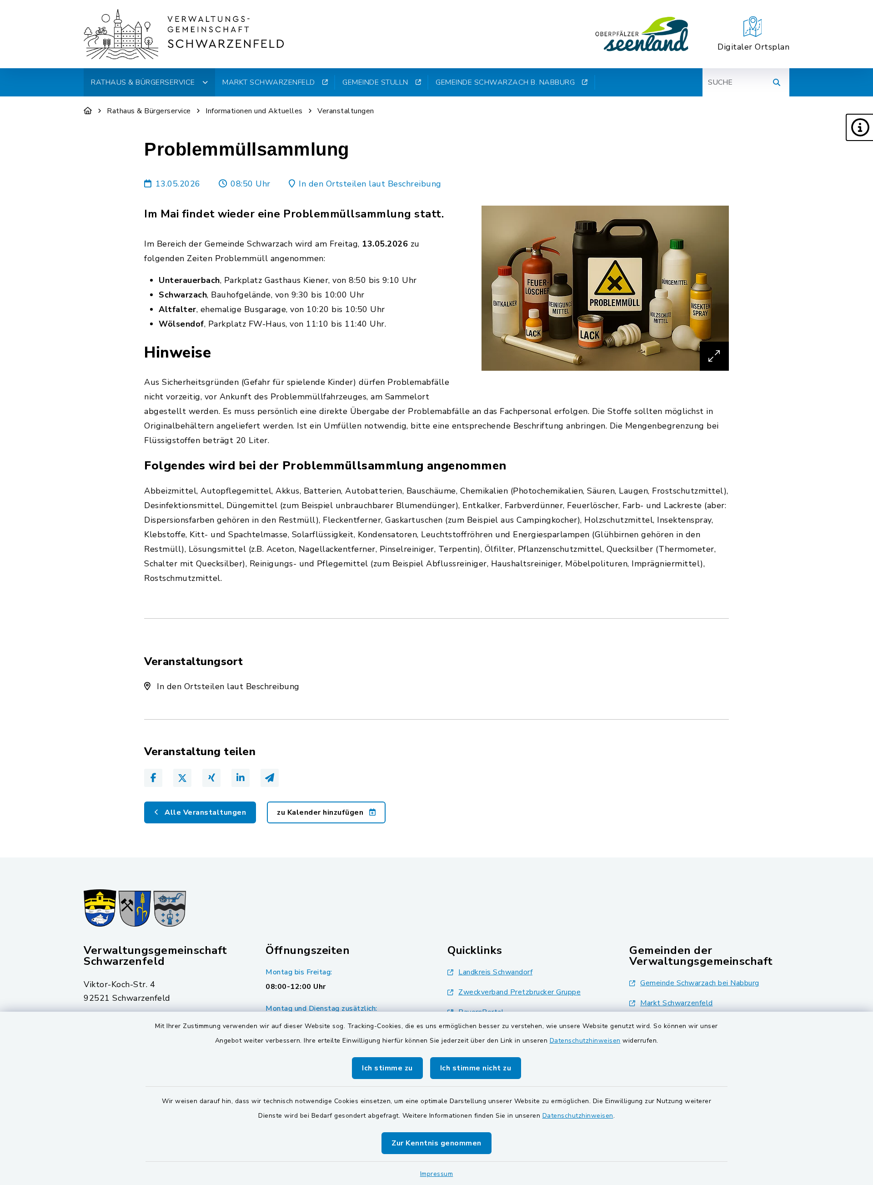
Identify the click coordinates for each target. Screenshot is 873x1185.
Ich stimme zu (387, 1068)
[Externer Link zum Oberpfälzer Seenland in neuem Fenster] (642, 34)
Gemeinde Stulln (375, 82)
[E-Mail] (270, 778)
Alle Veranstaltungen (204, 812)
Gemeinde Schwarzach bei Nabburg (699, 983)
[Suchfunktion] (776, 82)
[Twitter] (182, 778)
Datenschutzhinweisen (585, 1040)
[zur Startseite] (184, 34)
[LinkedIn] (240, 778)
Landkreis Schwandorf (495, 972)
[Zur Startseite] (88, 111)
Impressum (436, 1174)
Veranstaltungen (345, 111)
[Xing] (211, 778)
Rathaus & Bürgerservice (149, 111)
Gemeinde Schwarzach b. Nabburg (505, 82)
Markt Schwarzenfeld (268, 82)
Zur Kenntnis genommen (436, 1143)
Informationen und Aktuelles (254, 111)
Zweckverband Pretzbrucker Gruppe (519, 992)
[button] (859, 127)
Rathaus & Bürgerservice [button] (143, 82)
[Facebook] (153, 778)
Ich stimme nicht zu (476, 1068)
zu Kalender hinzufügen (321, 812)
